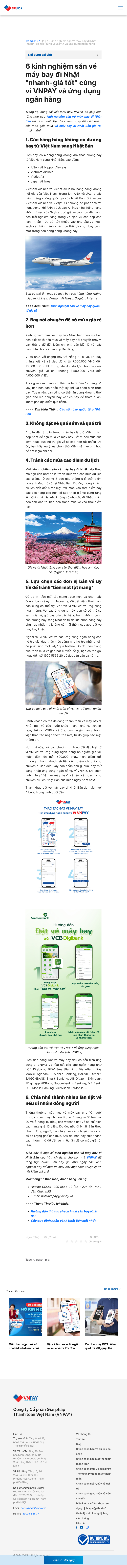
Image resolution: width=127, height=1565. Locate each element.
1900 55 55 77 (30, 1513)
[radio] (67, 1241)
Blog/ (44, 41)
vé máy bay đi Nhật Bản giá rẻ (77, 126)
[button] (63, 54)
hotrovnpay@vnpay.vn (33, 1508)
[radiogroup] (76, 1241)
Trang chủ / (32, 41)
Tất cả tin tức (111, 1288)
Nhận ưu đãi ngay (63, 1560)
